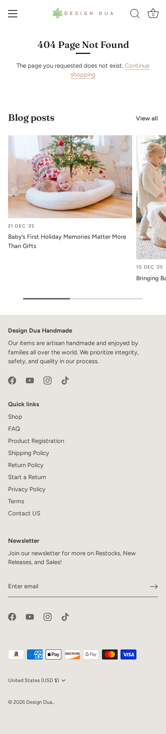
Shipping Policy (28, 453)
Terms (16, 501)
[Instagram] (48, 380)
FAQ (14, 428)
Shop (15, 416)
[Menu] (13, 14)
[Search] (135, 15)
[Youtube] (30, 380)
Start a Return (27, 477)
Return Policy (26, 465)
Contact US (24, 513)
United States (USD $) (33, 680)
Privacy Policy (27, 489)
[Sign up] (154, 587)
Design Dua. (40, 702)
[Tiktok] (65, 380)
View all (147, 118)
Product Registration (36, 441)
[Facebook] (12, 380)
